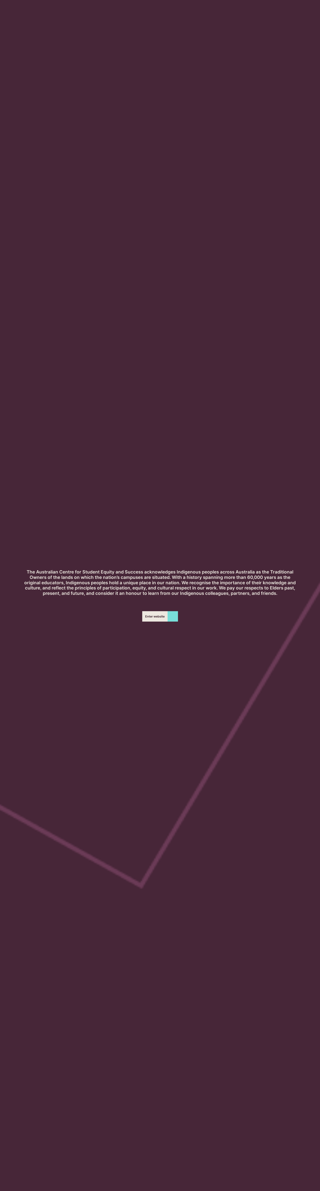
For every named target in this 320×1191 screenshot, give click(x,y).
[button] (160, 616)
